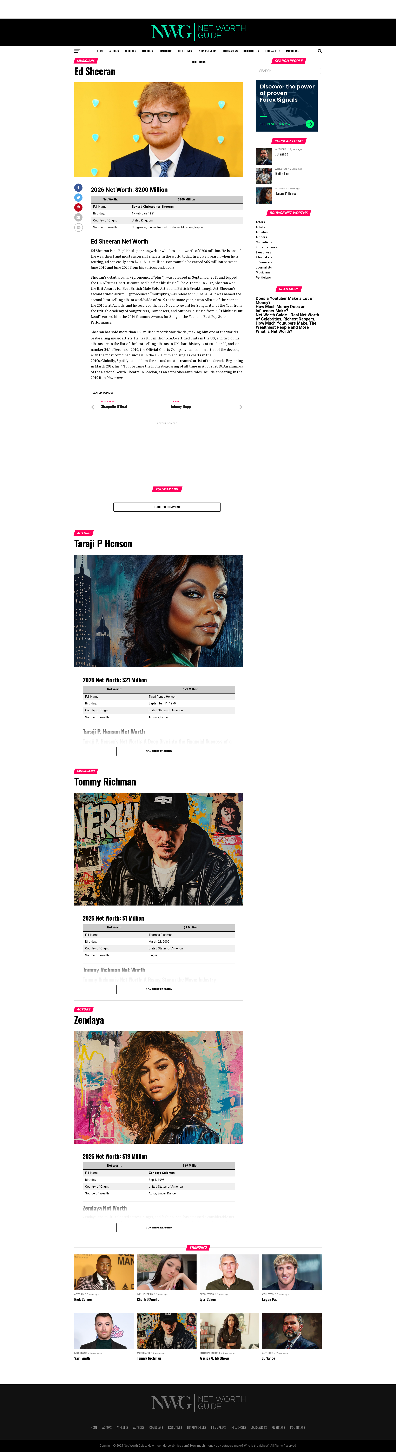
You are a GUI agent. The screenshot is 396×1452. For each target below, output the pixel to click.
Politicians (198, 62)
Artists (260, 227)
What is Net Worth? (274, 331)
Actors (114, 51)
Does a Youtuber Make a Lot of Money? (285, 300)
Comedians (165, 51)
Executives (185, 51)
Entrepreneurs (207, 51)
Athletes (130, 51)
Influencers (251, 51)
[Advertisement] (198, 9)
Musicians (292, 51)
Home (100, 51)
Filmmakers (230, 51)
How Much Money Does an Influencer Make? (280, 308)
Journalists (272, 51)
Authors (147, 51)
